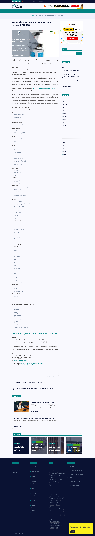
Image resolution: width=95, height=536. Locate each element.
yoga (57, 527)
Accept (72, 531)
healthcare (52, 504)
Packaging (61, 508)
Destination (65, 110)
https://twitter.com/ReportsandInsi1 (27, 364)
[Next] (81, 434)
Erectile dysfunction (59, 498)
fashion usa (58, 500)
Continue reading (34, 411)
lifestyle (58, 504)
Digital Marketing (53, 494)
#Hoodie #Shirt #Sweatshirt (55, 469)
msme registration (53, 508)
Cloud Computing (67, 104)
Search (64, 49)
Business (13, 27)
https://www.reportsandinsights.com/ (22, 361)
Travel (64, 154)
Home (33, 15)
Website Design (59, 525)
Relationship (66, 142)
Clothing (51, 485)
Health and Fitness (67, 131)
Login (14, 467)
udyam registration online (54, 521)
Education (65, 116)
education (52, 498)
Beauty (51, 481)
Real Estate (33, 500)
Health (56, 502)
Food (64, 122)
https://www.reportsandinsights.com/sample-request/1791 (43, 88)
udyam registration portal (54, 523)
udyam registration (53, 517)
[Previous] (79, 434)
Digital (64, 113)
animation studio (53, 477)
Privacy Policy (15, 474)
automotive (61, 479)
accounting (62, 473)
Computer (65, 107)
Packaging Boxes (53, 510)
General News (66, 128)
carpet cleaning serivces (54, 483)
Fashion (64, 119)
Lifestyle (77, 443)
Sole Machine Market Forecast (52, 372)
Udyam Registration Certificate (55, 519)
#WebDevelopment (58, 471)
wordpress (52, 527)
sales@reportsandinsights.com (20, 360)
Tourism (64, 151)
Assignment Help (53, 479)
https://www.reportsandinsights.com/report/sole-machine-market (34, 331)
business (56, 481)
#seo (51, 471)
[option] (21, 445)
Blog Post (15, 472)
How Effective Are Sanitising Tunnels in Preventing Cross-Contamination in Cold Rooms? (70, 76)
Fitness (51, 502)
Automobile (33, 466)
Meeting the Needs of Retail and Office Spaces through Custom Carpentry (74, 482)
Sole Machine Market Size (53, 376)
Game (64, 125)
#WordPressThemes (53, 473)
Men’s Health (52, 506)
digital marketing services (54, 496)
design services (53, 492)
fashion (51, 500)
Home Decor (66, 134)
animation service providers (55, 475)
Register (14, 470)
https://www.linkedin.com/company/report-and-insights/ (32, 363)
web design (52, 525)
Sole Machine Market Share (53, 374)
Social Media (66, 145)
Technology (65, 148)
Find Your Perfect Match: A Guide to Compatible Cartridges (56, 449)
